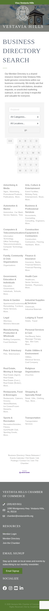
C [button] (31, 141)
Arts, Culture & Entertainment (32, 186)
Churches (29, 375)
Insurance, (29, 262)
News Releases (32, 455)
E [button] (17, 147)
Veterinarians (14, 354)
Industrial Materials (33, 309)
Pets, (5, 354)
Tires (21, 215)
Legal (6, 318)
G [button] (28, 147)
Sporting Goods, (10, 432)
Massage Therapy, (33, 339)
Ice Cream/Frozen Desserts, (11, 407)
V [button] (36, 165)
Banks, (38, 262)
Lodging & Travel (34, 318)
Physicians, (38, 285)
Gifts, (33, 398)
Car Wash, (18, 212)
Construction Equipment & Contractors (32, 232)
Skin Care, (34, 342)
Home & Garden (11, 300)
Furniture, (19, 306)
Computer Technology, (13, 247)
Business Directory (16, 455)
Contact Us (24, 461)
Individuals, (8, 291)
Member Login (10, 534)
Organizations (9, 265)
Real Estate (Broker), (12, 383)
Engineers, (40, 221)
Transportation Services (31, 422)
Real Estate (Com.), (11, 380)
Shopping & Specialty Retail (33, 393)
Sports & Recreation (9, 419)
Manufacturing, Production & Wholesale (11, 333)
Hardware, (29, 245)
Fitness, (6, 427)
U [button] (31, 165)
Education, (8, 286)
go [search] (25, 130)
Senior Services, (32, 282)
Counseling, (30, 218)
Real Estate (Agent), (12, 375)
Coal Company (31, 362)
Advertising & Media (10, 186)
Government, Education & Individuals (10, 279)
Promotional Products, (12, 194)
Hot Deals (30, 458)
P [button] (25, 159)
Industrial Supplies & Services (35, 301)
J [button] (17, 153)
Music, (41, 197)
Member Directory (11, 538)
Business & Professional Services (31, 209)
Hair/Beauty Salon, (33, 336)
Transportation (32, 418)
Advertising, (15, 192)
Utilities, (28, 357)
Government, (9, 289)
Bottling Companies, (12, 339)
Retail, (28, 398)
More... (18, 197)
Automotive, (8, 212)
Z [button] (36, 170)
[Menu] (42, 40)
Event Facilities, (32, 192)
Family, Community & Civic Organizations (13, 258)
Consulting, (30, 221)
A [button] (20, 141)
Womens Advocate (11, 324)
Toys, (27, 401)
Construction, (31, 239)
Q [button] (31, 159)
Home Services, (10, 309)
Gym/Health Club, (11, 430)
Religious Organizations (32, 370)
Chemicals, (30, 307)
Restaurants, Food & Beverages (13, 393)
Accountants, (30, 215)
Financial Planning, (33, 267)
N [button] (39, 153)
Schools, (17, 291)
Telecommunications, (12, 244)
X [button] (26, 170)
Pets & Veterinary (12, 350)
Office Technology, (11, 241)
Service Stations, (10, 215)
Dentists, (29, 285)
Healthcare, (30, 280)
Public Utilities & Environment (33, 352)
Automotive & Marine (10, 207)
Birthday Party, (31, 194)
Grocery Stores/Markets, (10, 402)
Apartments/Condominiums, (15, 304)
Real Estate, (8, 378)
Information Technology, (8, 237)
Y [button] (31, 170)
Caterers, (19, 398)
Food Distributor (10, 342)
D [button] (36, 141)
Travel (34, 321)
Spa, (27, 342)
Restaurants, (8, 398)
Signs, (6, 192)
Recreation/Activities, (12, 424)
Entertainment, (31, 197)
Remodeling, (8, 306)
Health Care (31, 276)
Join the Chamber (11, 543)
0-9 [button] (10, 141)
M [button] (33, 153)
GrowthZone (35, 607)
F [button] (23, 147)
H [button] (34, 147)
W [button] (20, 170)
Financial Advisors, (33, 265)
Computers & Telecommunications (14, 231)
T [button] (25, 165)
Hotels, (28, 321)
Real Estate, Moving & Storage (12, 370)
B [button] (25, 141)
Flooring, (40, 242)
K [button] (22, 153)
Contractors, (30, 242)
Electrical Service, (32, 360)
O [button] (20, 159)
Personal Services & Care (34, 331)
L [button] (27, 153)
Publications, (8, 197)
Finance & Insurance (30, 257)
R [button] (36, 159)
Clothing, (40, 398)
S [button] (20, 165)
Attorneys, (7, 321)
